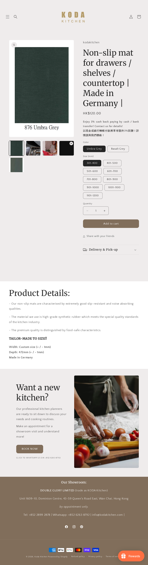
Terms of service (114, 556)
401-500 (112, 163)
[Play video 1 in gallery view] (66, 148)
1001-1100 (114, 187)
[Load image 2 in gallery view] (33, 148)
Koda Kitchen (40, 557)
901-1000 (93, 187)
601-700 (112, 171)
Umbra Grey (94, 148)
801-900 (112, 179)
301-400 (92, 163)
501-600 (92, 171)
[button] (8, 17)
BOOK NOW (30, 448)
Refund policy (78, 556)
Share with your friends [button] (100, 236)
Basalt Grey (118, 148)
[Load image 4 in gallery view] (16, 165)
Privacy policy (95, 556)
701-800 (92, 179)
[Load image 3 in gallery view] (49, 148)
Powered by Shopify (58, 557)
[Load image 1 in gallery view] (16, 148)
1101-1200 (93, 195)
